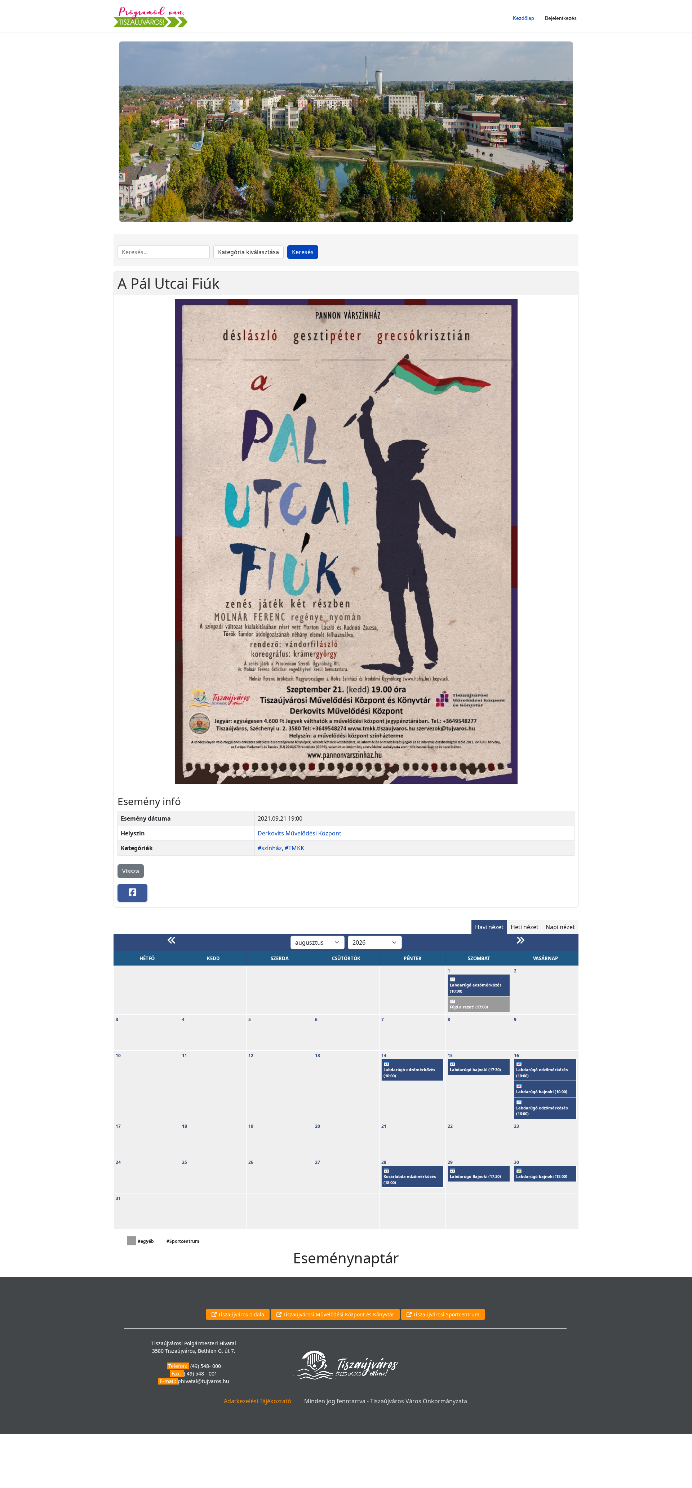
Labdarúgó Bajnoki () (475, 1176)
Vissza (130, 871)
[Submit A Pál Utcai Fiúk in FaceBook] (132, 893)
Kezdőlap (523, 18)
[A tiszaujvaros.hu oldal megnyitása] (345, 1364)
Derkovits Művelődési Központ (299, 833)
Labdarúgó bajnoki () (475, 1069)
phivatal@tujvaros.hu (203, 1381)
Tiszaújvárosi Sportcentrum (445, 1314)
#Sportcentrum (183, 1241)
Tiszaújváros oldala (240, 1314)
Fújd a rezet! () (469, 1007)
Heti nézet (524, 927)
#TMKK (294, 848)
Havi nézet (489, 927)
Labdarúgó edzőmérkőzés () (475, 988)
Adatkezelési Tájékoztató (257, 1401)
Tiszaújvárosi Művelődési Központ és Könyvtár (337, 1314)
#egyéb (146, 1241)
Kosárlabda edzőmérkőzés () (409, 1179)
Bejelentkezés (561, 18)
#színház (270, 848)
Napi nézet (560, 927)
